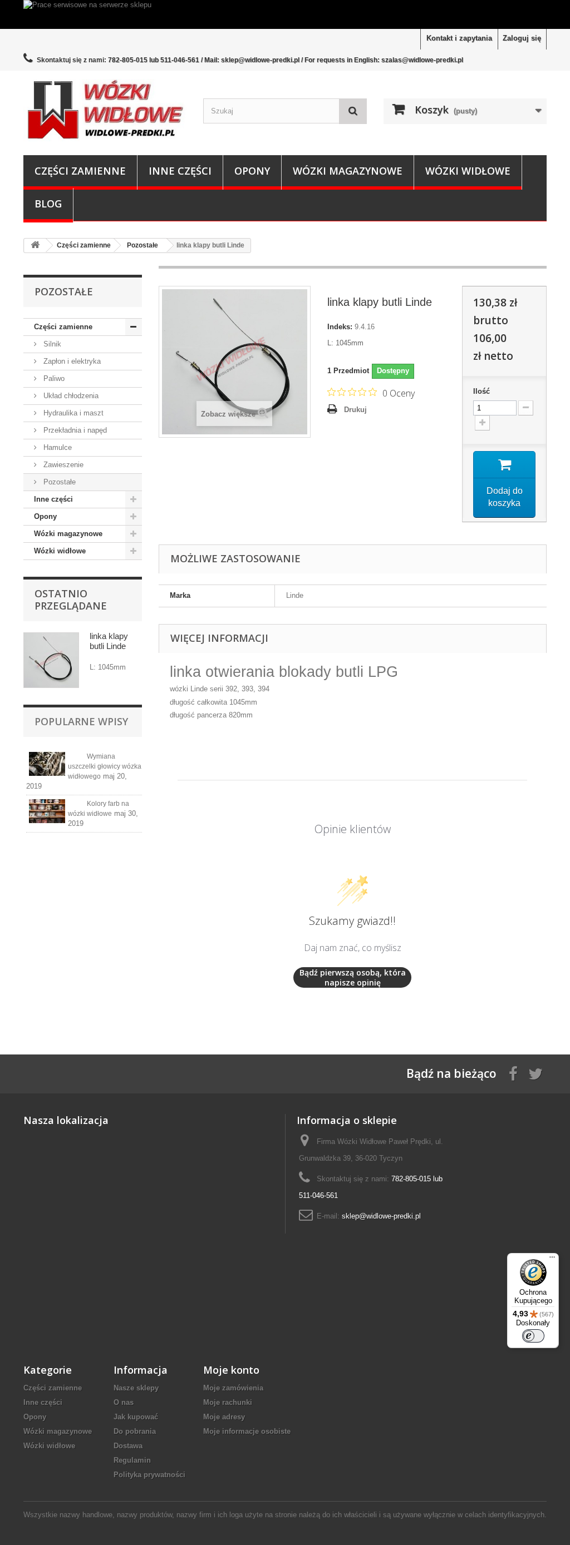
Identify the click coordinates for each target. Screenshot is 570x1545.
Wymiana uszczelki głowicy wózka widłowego (104, 766)
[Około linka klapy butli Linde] (51, 660)
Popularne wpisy (81, 721)
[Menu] (552, 1259)
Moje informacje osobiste (247, 1431)
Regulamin (132, 1460)
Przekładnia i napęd (74, 430)
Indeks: (339, 327)
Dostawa (128, 1446)
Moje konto (231, 1369)
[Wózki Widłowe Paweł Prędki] (104, 110)
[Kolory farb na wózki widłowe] (47, 811)
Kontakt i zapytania (459, 38)
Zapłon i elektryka (71, 361)
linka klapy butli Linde (109, 641)
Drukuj (355, 409)
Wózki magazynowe (347, 170)
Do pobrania (135, 1431)
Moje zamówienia (233, 1388)
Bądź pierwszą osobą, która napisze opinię (352, 977)
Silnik (51, 344)
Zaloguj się (522, 38)
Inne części (180, 170)
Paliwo (53, 378)
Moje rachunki (227, 1402)
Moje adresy (224, 1417)
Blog (48, 203)
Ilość (481, 391)
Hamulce (56, 447)
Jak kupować (136, 1417)
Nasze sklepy (136, 1388)
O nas (124, 1402)
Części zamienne (80, 170)
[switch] (533, 1336)
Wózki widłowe (467, 170)
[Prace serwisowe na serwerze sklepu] (285, 14)
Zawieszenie (62, 464)
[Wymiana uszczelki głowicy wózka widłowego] (47, 763)
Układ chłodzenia (70, 396)
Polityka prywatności (149, 1474)
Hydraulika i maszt (72, 413)
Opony (252, 170)
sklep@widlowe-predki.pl (381, 1216)
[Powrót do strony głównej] (35, 245)
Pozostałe (58, 482)
